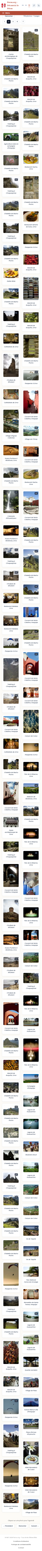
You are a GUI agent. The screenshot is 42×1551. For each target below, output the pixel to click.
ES (26, 5)
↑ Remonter (8, 16)
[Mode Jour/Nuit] (38, 5)
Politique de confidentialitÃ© (21, 1544)
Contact (21, 1548)
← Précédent (8, 1526)
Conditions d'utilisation (21, 1541)
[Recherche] (34, 5)
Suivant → (35, 1526)
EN (23, 5)
